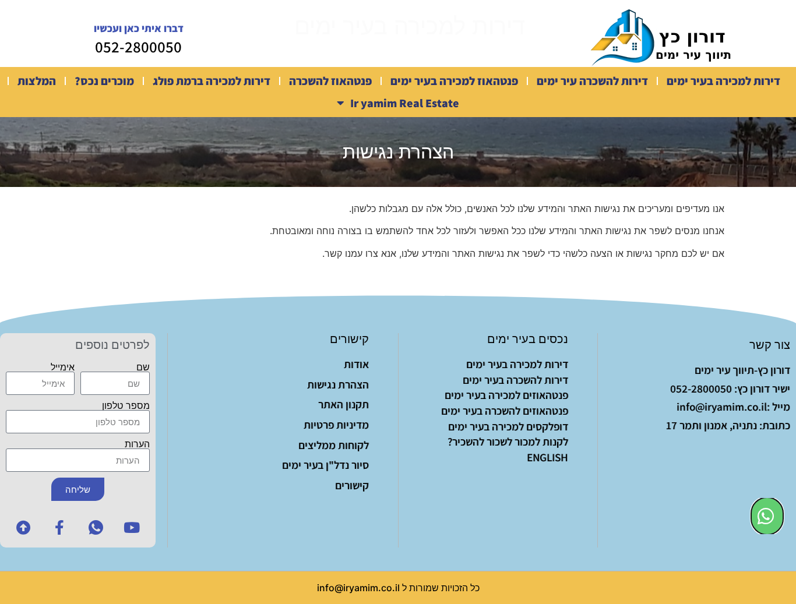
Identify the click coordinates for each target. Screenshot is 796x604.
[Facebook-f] (59, 527)
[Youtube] (131, 527)
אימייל (63, 367)
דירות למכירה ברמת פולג (211, 81)
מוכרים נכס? (104, 81)
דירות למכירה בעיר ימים (723, 81)
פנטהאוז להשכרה (330, 81)
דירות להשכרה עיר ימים (592, 81)
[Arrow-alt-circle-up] (23, 527)
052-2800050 (138, 46)
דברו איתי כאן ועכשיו (139, 28)
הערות (137, 443)
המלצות (36, 81)
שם (143, 367)
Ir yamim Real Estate (404, 103)
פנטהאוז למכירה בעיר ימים (454, 81)
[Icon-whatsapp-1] (95, 527)
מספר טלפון (126, 405)
